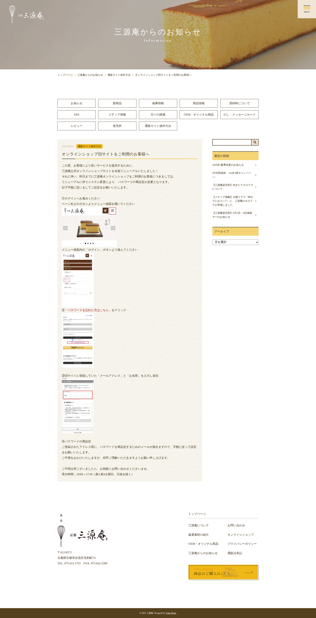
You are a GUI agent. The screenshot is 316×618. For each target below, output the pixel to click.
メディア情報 (117, 114)
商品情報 (199, 103)
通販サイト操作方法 (119, 75)
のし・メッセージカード (239, 114)
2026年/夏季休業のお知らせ (228, 164)
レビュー (76, 125)
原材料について (239, 103)
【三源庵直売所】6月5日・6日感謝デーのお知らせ (232, 214)
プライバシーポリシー (242, 543)
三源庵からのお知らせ (90, 75)
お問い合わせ (236, 525)
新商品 (117, 103)
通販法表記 (234, 553)
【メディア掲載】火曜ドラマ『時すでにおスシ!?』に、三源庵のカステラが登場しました (232, 201)
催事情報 (158, 103)
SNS (76, 114)
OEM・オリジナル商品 (199, 114)
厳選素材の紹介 (198, 534)
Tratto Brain (171, 613)
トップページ (65, 75)
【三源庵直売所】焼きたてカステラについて (232, 186)
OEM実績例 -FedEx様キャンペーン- (231, 174)
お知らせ (76, 103)
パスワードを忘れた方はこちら (88, 310)
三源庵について (198, 525)
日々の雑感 (158, 114)
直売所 (117, 125)
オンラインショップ (240, 534)
